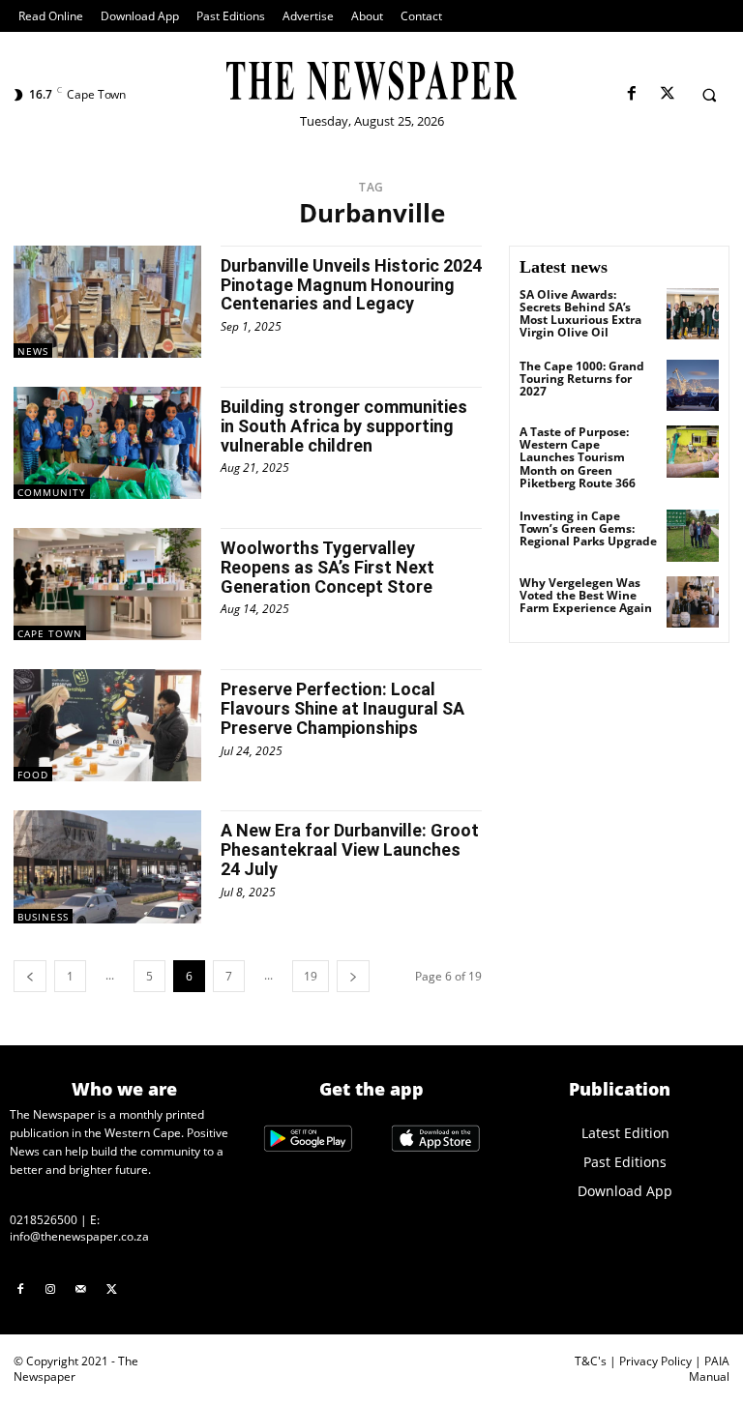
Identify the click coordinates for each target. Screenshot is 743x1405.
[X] (667, 94)
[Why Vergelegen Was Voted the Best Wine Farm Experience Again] (693, 602)
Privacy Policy (655, 1361)
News (32, 351)
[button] (709, 95)
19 (310, 976)
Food (32, 774)
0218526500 (43, 1220)
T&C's (591, 1361)
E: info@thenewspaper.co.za (79, 1228)
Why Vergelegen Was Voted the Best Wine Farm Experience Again (586, 595)
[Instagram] (51, 1290)
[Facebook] (631, 94)
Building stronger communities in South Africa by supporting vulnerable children (344, 425)
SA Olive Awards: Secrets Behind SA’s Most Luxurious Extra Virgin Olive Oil (580, 313)
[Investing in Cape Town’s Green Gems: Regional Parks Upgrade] (693, 536)
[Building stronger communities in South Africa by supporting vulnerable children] (107, 443)
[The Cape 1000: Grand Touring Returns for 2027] (693, 386)
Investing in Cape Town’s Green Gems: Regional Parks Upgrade (588, 528)
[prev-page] (30, 976)
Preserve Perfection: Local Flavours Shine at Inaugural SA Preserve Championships (342, 708)
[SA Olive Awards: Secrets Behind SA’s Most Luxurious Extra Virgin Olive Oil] (693, 314)
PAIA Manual (709, 1369)
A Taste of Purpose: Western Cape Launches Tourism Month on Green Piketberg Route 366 (578, 457)
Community (51, 492)
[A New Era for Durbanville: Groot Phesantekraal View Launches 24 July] (107, 866)
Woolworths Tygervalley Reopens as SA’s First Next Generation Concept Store (327, 567)
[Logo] (371, 81)
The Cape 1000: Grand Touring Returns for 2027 (582, 378)
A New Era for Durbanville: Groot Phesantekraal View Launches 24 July (350, 849)
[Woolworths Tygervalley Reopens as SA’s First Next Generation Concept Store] (107, 584)
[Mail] (81, 1290)
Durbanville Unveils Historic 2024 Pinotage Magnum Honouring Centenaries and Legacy (351, 284)
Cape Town (49, 633)
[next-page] (353, 976)
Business (43, 916)
